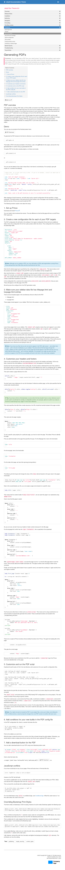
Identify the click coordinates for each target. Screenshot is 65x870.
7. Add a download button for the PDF (15, 91)
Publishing (7, 27)
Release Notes (8, 13)
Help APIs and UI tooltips (10, 35)
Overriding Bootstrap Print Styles (14, 96)
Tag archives (8, 50)
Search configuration (9, 37)
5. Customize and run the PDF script (15, 86)
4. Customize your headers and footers (16, 83)
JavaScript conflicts (11, 94)
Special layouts (8, 45)
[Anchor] (13, 69)
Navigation (7, 20)
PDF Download (10, 132)
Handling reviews (9, 25)
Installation (7, 16)
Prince (16, 210)
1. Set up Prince (10, 74)
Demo (7, 72)
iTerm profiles (8, 39)
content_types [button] (29, 841)
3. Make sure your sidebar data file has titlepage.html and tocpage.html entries (16, 80)
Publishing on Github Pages (11, 43)
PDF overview (9, 70)
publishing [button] (11, 841)
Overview (7, 11)
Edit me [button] (8, 100)
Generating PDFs (8, 33)
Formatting (7, 23)
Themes (6, 31)
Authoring (7, 18)
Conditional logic (39, 795)
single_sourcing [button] (20, 841)
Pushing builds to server (10, 41)
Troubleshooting (9, 48)
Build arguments (8, 29)
